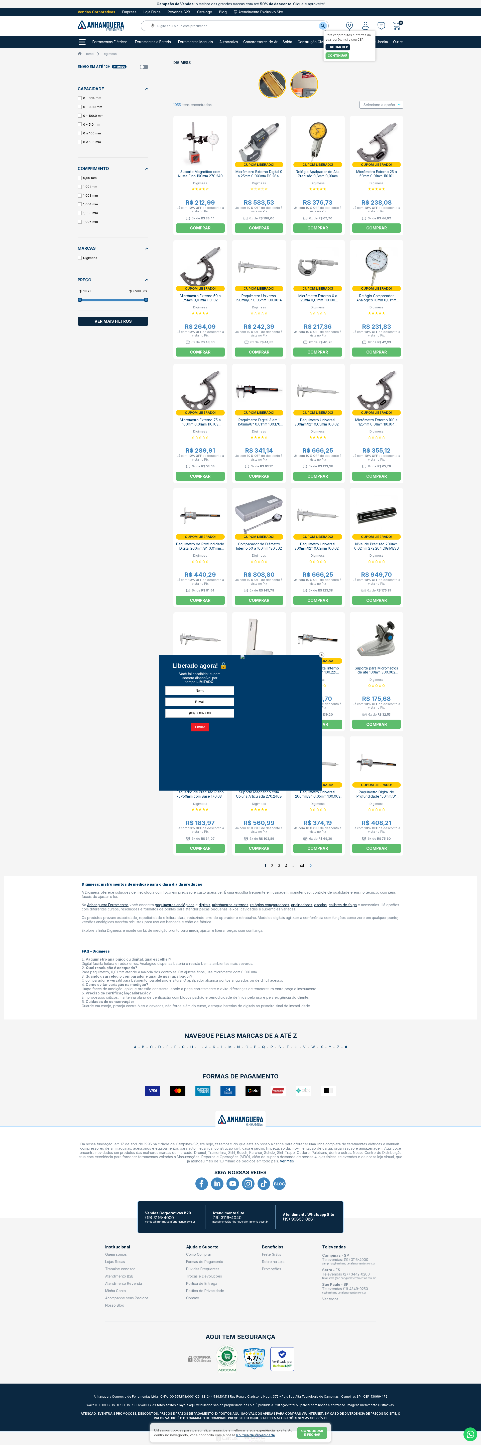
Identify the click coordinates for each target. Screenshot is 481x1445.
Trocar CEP (338, 47)
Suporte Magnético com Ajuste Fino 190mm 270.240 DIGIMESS (200, 175)
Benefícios (272, 1247)
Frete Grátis (271, 1254)
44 (302, 866)
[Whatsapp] (470, 1434)
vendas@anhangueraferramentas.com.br (170, 1221)
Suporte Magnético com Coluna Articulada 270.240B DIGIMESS (259, 796)
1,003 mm (90, 195)
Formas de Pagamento (204, 1261)
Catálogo (204, 12)
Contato (192, 1298)
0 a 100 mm (92, 133)
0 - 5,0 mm (91, 124)
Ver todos (330, 1299)
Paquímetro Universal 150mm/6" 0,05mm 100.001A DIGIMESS (259, 300)
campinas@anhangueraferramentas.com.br (348, 1263)
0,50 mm (90, 178)
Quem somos (116, 1254)
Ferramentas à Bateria (153, 42)
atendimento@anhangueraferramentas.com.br (240, 1221)
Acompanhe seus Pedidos (127, 1298)
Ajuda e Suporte (202, 1247)
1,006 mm (90, 222)
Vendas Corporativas (96, 12)
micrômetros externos (230, 905)
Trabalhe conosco (120, 1269)
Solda (287, 42)
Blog (223, 12)
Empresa (129, 12)
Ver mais (287, 1161)
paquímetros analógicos (174, 905)
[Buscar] (323, 26)
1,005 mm (90, 213)
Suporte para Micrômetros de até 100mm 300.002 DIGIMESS (376, 672)
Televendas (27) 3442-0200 (346, 1274)
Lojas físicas (115, 1261)
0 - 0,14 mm (92, 98)
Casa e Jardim (376, 42)
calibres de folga (343, 905)
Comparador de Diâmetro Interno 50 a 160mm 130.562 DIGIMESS (259, 548)
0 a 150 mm (92, 142)
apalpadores (301, 905)
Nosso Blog (114, 1305)
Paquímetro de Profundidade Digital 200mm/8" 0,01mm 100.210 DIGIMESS (200, 548)
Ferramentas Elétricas (110, 42)
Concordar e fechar (312, 1433)
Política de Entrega (201, 1283)
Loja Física (152, 12)
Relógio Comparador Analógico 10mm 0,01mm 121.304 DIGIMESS (376, 300)
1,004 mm (90, 204)
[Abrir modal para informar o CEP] (349, 26)
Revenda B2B (179, 12)
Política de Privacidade (205, 1291)
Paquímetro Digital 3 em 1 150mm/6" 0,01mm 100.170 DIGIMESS (259, 424)
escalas (320, 905)
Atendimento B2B (119, 1276)
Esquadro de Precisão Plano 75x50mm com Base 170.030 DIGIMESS (200, 796)
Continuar (337, 55)
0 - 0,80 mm (92, 107)
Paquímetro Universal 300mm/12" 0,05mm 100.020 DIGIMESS (318, 424)
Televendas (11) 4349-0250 (345, 1289)
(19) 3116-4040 (227, 1217)
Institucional (117, 1247)
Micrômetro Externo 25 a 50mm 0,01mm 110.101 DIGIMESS (376, 175)
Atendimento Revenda (123, 1283)
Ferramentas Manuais (195, 42)
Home (89, 54)
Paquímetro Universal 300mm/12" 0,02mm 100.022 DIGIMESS (318, 548)
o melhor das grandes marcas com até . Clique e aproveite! (241, 4)
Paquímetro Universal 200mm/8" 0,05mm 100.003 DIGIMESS (317, 796)
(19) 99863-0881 (299, 1219)
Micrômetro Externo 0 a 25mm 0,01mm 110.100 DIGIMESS (317, 300)
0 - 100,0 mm (93, 116)
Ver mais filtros (113, 321)
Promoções (271, 1269)
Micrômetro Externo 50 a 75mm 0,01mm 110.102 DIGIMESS (200, 300)
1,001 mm (90, 187)
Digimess (110, 54)
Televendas (334, 1247)
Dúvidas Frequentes (202, 1269)
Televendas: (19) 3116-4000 (345, 1259)
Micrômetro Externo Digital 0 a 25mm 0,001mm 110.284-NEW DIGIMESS (258, 175)
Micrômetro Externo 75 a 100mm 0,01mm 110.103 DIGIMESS (200, 424)
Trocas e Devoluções (204, 1276)
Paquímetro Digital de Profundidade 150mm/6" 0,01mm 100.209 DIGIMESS (376, 796)
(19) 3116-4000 (159, 1217)
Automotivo (228, 42)
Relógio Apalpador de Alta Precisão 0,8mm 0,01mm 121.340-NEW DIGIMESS (317, 175)
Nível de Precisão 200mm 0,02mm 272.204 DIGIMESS (376, 546)
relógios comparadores (269, 905)
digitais (204, 905)
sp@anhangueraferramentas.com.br (344, 1292)
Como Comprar (198, 1254)
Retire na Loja (273, 1261)
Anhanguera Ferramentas (108, 905)
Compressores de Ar (260, 42)
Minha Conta (115, 1291)
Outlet (398, 42)
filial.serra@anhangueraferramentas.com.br (349, 1278)
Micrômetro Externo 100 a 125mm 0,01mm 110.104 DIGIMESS (376, 424)
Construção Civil (311, 42)
